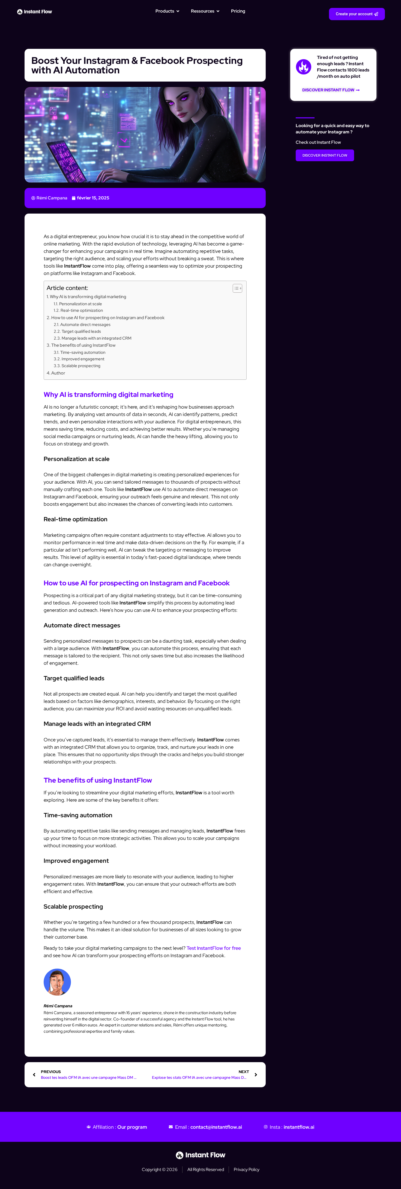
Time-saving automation (82, 352)
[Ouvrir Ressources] (218, 11)
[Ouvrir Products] (178, 11)
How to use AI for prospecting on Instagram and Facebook (107, 318)
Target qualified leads (81, 331)
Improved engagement (83, 358)
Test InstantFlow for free (214, 948)
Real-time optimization (82, 310)
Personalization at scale (80, 303)
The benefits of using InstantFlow (83, 345)
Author (58, 373)
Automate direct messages (85, 324)
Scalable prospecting (81, 365)
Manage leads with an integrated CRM (96, 338)
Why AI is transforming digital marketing (88, 296)
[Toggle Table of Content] (235, 288)
